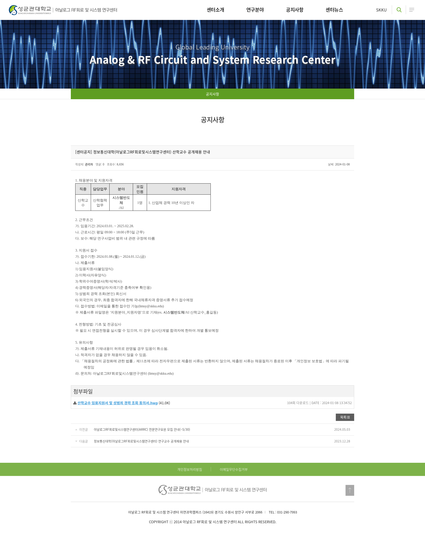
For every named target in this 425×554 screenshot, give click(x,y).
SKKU (381, 10)
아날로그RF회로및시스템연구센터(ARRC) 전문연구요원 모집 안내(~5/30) (142, 429)
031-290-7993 (287, 512)
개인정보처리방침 (189, 469)
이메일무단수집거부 (234, 469)
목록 (343, 417)
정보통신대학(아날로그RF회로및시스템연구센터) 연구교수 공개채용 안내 (141, 441)
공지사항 (212, 94)
